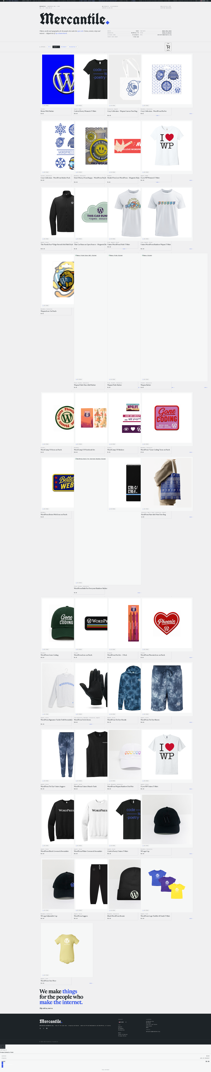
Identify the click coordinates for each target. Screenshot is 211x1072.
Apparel (56, 46)
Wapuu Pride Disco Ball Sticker (85, 385)
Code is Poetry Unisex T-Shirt (117, 851)
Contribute (149, 1026)
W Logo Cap (145, 851)
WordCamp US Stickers (115, 450)
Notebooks (76, 447)
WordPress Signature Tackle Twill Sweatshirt (56, 720)
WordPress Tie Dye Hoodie (117, 720)
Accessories (73, 46)
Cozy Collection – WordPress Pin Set (153, 111)
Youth (146, 913)
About (119, 1032)
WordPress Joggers (81, 916)
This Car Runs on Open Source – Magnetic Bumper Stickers (95, 244)
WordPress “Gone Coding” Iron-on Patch (155, 450)
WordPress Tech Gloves (82, 720)
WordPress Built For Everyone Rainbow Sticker (90, 588)
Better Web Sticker (47, 111)
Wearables (143, 109)
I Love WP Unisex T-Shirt (149, 786)
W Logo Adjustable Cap (49, 916)
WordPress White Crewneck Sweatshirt (88, 851)
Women (80, 109)
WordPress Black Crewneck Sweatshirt (55, 851)
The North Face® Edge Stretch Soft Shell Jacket (57, 244)
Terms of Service (122, 1034)
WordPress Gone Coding (49, 655)
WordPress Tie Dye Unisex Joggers (53, 786)
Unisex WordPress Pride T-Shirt (118, 244)
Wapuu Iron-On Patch (48, 311)
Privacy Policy (122, 1035)
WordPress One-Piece (48, 981)
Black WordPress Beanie (116, 916)
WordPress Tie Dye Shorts (150, 720)
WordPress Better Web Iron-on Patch (54, 514)
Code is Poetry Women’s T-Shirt (85, 111)
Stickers (43, 109)
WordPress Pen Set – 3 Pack (117, 655)
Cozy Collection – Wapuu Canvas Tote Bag (122, 111)
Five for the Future (151, 1024)
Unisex (47, 242)
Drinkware (64, 46)
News (147, 1027)
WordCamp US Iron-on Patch (51, 450)
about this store (166, 30)
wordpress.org (150, 1021)
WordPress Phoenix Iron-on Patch (153, 655)
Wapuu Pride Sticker (114, 385)
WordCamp (148, 1022)
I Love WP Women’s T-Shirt (150, 178)
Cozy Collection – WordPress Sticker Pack (55, 178)
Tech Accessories (78, 717)
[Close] (2, 1046)
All (49, 46)
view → (191, 113)
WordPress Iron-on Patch (83, 655)
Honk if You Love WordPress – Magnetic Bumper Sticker (127, 178)
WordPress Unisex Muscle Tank (85, 786)
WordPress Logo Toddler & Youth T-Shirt (155, 916)
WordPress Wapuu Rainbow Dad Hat (120, 786)
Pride (108, 242)
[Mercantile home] (3, 0)
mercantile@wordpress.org (153, 1031)
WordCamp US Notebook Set (84, 450)
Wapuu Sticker (146, 385)
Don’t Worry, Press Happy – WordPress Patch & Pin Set (93, 178)
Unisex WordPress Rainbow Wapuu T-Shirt (156, 244)
